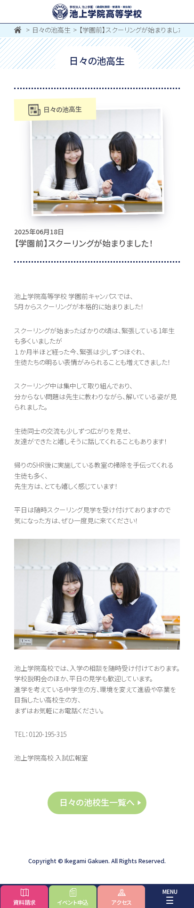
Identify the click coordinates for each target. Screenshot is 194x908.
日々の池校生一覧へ (97, 802)
